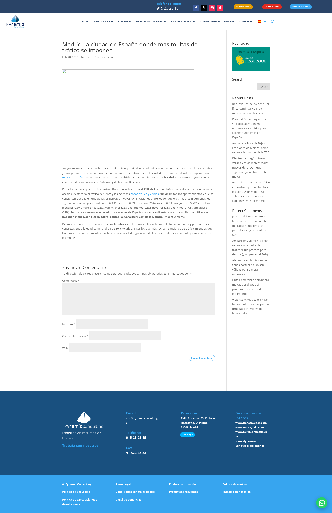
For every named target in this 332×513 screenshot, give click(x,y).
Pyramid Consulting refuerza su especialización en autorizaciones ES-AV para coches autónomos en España (250, 128)
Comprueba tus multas (217, 21)
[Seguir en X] (204, 8)
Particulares (104, 21)
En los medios (181, 21)
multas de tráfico (73, 177)
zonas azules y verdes (145, 194)
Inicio (85, 21)
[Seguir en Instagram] (212, 8)
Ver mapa (187, 434)
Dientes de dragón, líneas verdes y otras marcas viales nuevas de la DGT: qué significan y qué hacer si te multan (250, 167)
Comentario (71, 280)
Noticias (86, 57)
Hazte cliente (272, 6)
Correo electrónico (75, 336)
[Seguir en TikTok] (220, 8)
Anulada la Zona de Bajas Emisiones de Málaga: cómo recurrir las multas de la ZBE (250, 147)
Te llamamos (243, 6)
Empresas (125, 21)
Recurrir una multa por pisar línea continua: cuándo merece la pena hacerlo (250, 108)
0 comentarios (104, 57)
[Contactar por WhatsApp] (321, 502)
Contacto (246, 21)
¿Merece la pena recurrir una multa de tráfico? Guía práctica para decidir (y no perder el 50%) (250, 226)
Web (65, 348)
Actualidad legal (149, 21)
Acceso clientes (301, 6)
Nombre (68, 324)
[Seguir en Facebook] (196, 8)
